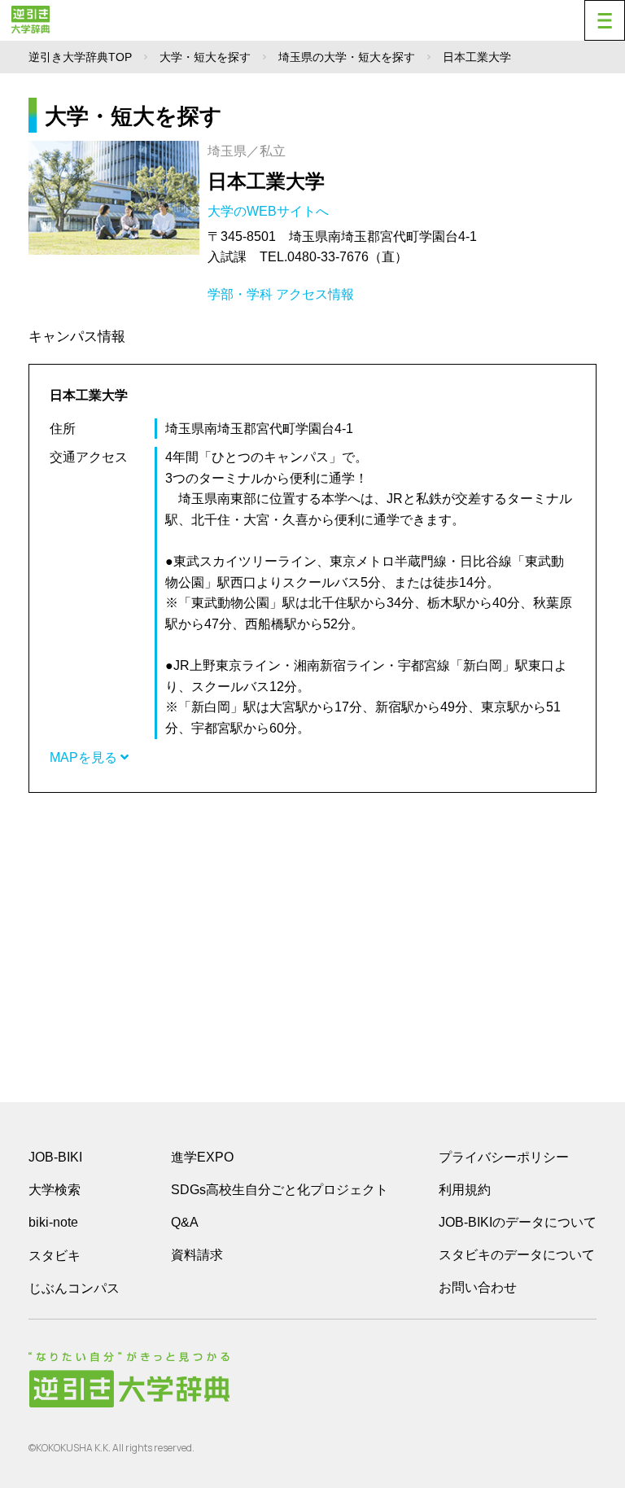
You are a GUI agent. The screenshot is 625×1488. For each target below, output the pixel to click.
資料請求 (197, 1255)
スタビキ (54, 1255)
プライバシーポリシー (504, 1157)
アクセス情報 (315, 294)
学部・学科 (240, 294)
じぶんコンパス (74, 1288)
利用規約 (465, 1190)
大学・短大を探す (205, 56)
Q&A (185, 1222)
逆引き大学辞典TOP (80, 56)
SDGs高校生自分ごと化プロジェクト (279, 1190)
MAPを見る (85, 757)
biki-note (53, 1222)
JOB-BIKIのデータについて (518, 1222)
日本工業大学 (266, 181)
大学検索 (54, 1190)
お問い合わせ (478, 1287)
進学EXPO (202, 1157)
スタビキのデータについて (517, 1255)
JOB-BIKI (55, 1157)
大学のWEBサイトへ (270, 211)
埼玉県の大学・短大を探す (346, 56)
